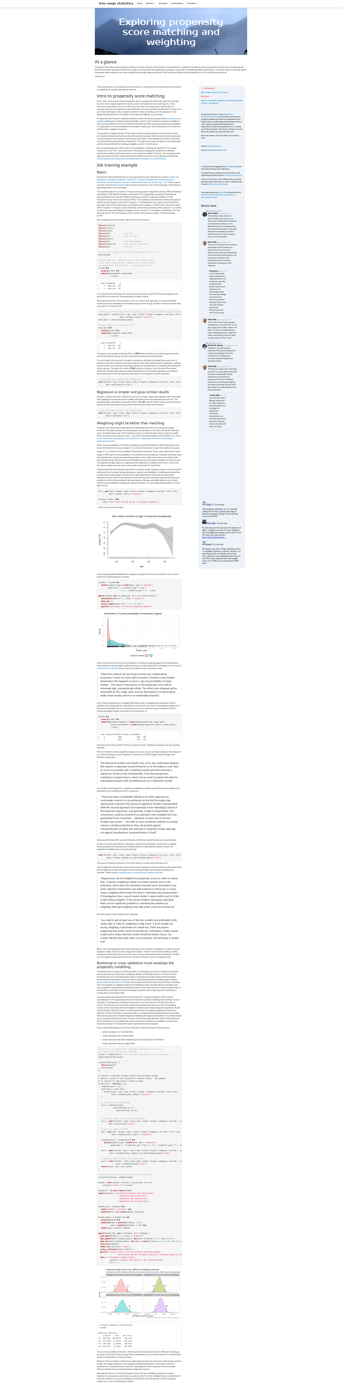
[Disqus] (221, 464)
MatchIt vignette (117, 185)
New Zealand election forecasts (214, 92)
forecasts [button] (191, 3)
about (139, 3)
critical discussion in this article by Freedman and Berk (140, 872)
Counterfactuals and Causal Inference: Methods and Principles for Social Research (131, 159)
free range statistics (116, 3)
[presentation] (133, 448)
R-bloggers (230, 167)
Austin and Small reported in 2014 (111, 982)
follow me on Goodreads (218, 184)
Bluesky (213, 150)
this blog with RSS (214, 146)
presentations (177, 3)
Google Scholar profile (233, 175)
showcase (163, 3)
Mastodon (222, 150)
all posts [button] (149, 3)
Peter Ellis (222, 192)
